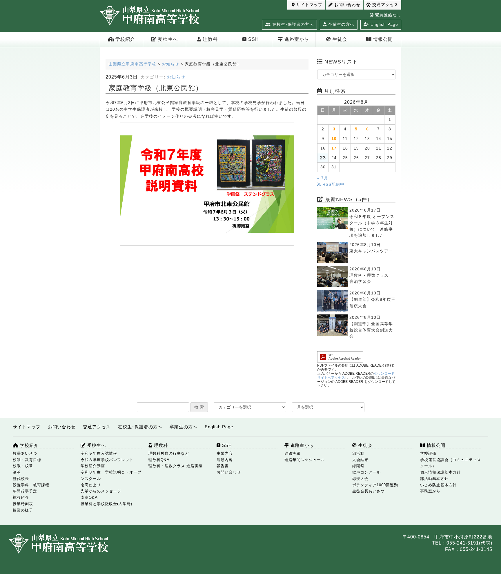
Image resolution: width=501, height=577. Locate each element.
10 (334, 138)
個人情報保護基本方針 (440, 472)
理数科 (210, 39)
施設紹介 (21, 497)
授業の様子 (23, 510)
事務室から (430, 491)
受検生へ (167, 39)
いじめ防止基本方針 (438, 485)
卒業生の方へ (340, 24)
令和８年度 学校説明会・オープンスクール (111, 475)
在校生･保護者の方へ (292, 24)
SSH (253, 39)
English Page (383, 24)
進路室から (296, 39)
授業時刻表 (23, 504)
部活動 (358, 453)
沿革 (17, 472)
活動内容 (225, 460)
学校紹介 (124, 39)
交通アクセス (384, 5)
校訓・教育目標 (27, 460)
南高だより (91, 485)
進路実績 (292, 453)
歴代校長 (21, 478)
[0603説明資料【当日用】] (207, 184)
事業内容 (225, 453)
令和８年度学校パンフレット (107, 460)
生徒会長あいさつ (368, 491)
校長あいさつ (25, 453)
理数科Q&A (159, 460)
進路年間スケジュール (304, 460)
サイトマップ (308, 5)
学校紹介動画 (93, 466)
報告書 (223, 466)
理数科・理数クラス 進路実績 (175, 466)
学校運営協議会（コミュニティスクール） (450, 463)
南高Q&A (89, 497)
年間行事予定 (25, 491)
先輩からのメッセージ (101, 491)
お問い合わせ (346, 5)
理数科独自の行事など (168, 453)
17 (334, 148)
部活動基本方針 (434, 478)
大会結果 (360, 460)
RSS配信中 (332, 184)
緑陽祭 (358, 466)
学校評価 (428, 453)
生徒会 (339, 39)
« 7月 (322, 178)
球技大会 (360, 478)
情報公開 (382, 39)
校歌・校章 (23, 466)
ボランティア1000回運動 (375, 485)
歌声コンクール (366, 472)
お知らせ (176, 77)
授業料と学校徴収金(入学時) (106, 504)
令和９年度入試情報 (99, 453)
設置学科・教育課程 (31, 485)
